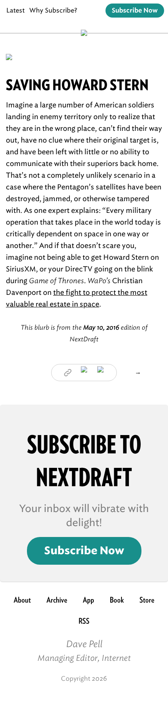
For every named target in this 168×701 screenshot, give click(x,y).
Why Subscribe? (53, 10)
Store (146, 600)
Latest (15, 10)
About (22, 600)
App (88, 600)
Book (117, 600)
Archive (56, 600)
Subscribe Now (135, 10)
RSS (84, 621)
